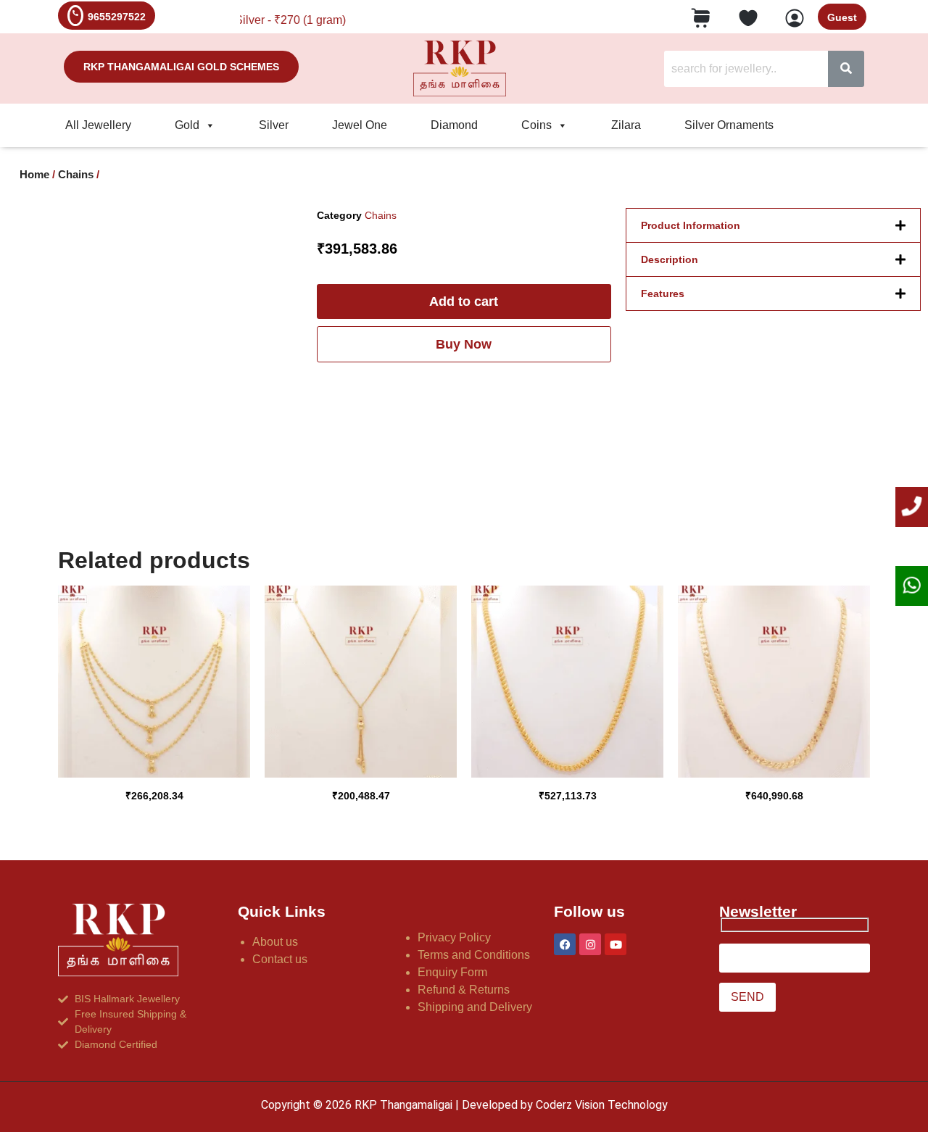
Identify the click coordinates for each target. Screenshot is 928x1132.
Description (669, 259)
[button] (773, 225)
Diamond (454, 125)
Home (34, 174)
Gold (187, 125)
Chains (76, 174)
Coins (536, 125)
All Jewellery (98, 125)
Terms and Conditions (474, 955)
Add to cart (463, 301)
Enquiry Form (452, 972)
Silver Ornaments (729, 125)
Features (662, 293)
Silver (274, 125)
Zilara (626, 125)
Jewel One (359, 125)
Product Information (690, 225)
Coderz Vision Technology (602, 1105)
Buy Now (464, 344)
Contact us (279, 959)
